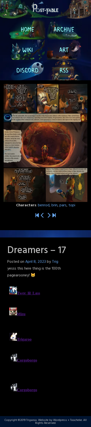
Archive (63, 29)
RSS (63, 70)
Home (27, 29)
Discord (27, 70)
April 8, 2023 (35, 262)
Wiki (27, 49)
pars (62, 205)
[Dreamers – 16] (42, 215)
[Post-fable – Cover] (37, 215)
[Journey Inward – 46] (54, 215)
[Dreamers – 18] (48, 215)
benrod (44, 205)
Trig (55, 262)
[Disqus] (45, 345)
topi (71, 205)
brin (54, 205)
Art (63, 49)
